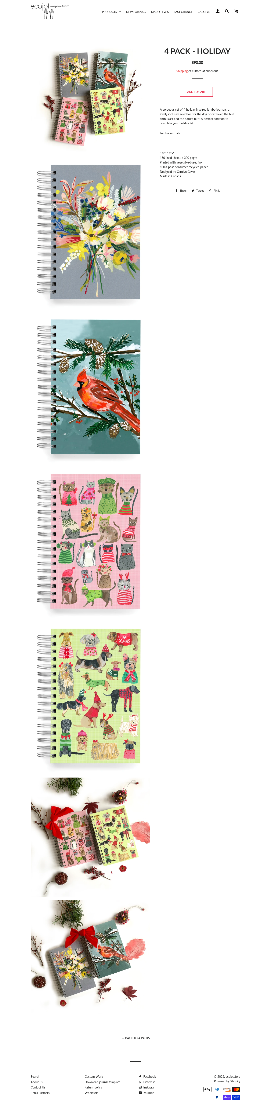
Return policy (93, 1087)
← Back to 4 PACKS (135, 1038)
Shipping (182, 71)
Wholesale (91, 1093)
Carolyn (204, 12)
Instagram (149, 1087)
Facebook (149, 1076)
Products (110, 12)
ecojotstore (233, 1076)
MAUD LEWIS (160, 12)
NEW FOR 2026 (136, 12)
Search (35, 1076)
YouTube (148, 1093)
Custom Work (94, 1076)
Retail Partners (40, 1093)
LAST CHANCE (183, 12)
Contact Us (38, 1087)
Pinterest (148, 1082)
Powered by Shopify (227, 1081)
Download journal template (102, 1082)
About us (37, 1082)
